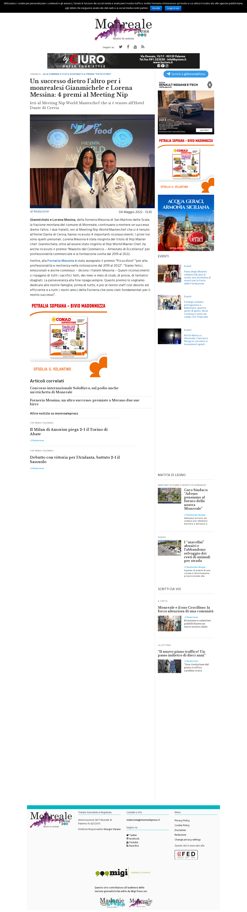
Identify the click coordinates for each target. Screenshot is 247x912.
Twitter (133, 835)
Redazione (180, 835)
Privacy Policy (182, 821)
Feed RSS (133, 846)
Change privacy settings (188, 840)
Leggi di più (173, 8)
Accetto (156, 8)
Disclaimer (180, 830)
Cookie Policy (182, 825)
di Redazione (39, 212)
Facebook (133, 839)
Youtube (133, 842)
